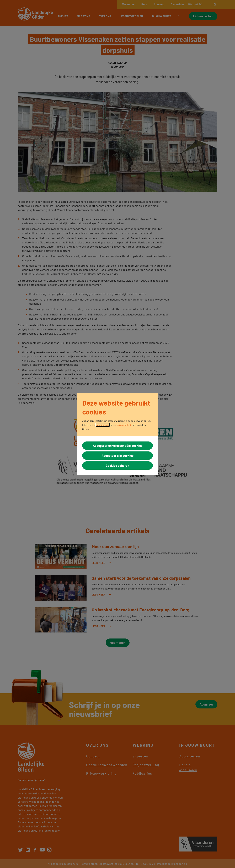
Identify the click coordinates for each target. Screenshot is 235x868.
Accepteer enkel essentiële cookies (117, 445)
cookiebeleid (102, 424)
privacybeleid (124, 424)
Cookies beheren (117, 465)
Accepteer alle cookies (117, 455)
